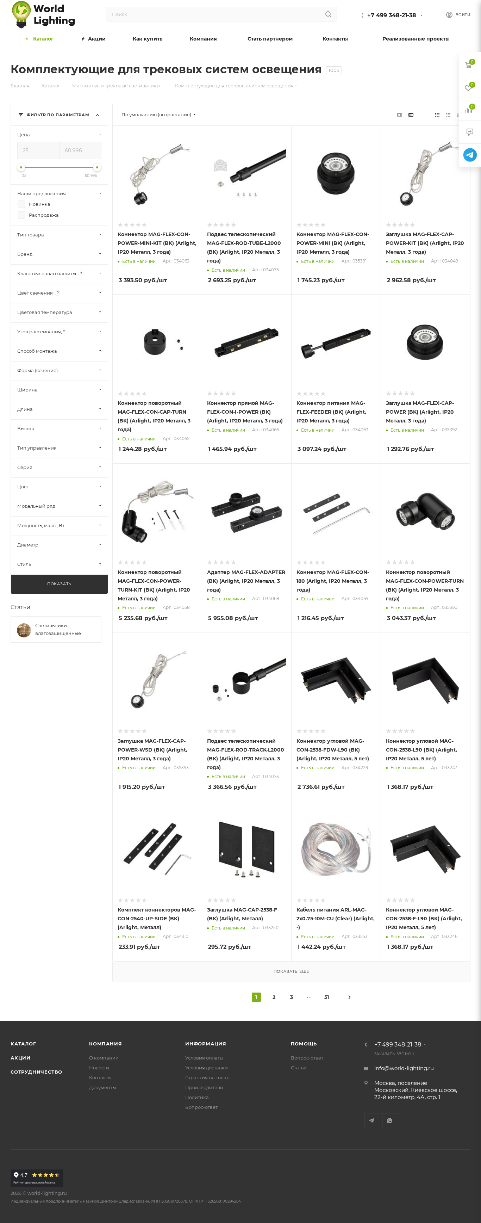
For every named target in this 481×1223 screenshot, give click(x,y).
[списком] (448, 115)
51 (326, 997)
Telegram (371, 1120)
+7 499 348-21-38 (391, 15)
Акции (21, 1058)
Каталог (23, 1043)
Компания (105, 1043)
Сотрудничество (36, 1072)
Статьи (20, 607)
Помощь (304, 1043)
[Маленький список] (400, 115)
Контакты (100, 1077)
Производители (204, 1087)
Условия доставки (206, 1067)
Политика (197, 1097)
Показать (59, 583)
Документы (102, 1087)
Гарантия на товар (207, 1077)
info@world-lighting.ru (404, 1068)
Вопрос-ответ (201, 1107)
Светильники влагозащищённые (58, 629)
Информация (205, 1043)
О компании (104, 1058)
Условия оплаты (204, 1058)
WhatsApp (389, 1120)
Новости (99, 1067)
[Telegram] (470, 155)
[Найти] (328, 14)
